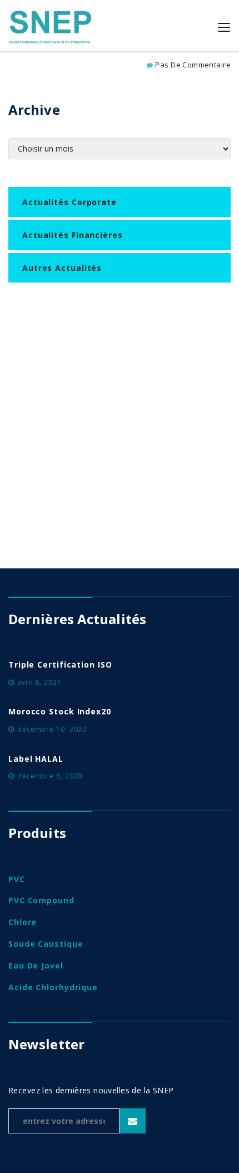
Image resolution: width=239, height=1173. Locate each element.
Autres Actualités (62, 267)
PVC (16, 879)
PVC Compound (41, 900)
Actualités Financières (72, 235)
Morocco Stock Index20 (59, 711)
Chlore (22, 922)
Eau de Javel (35, 965)
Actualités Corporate (69, 202)
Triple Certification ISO (60, 664)
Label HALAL (35, 758)
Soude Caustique (45, 943)
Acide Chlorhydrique (53, 987)
